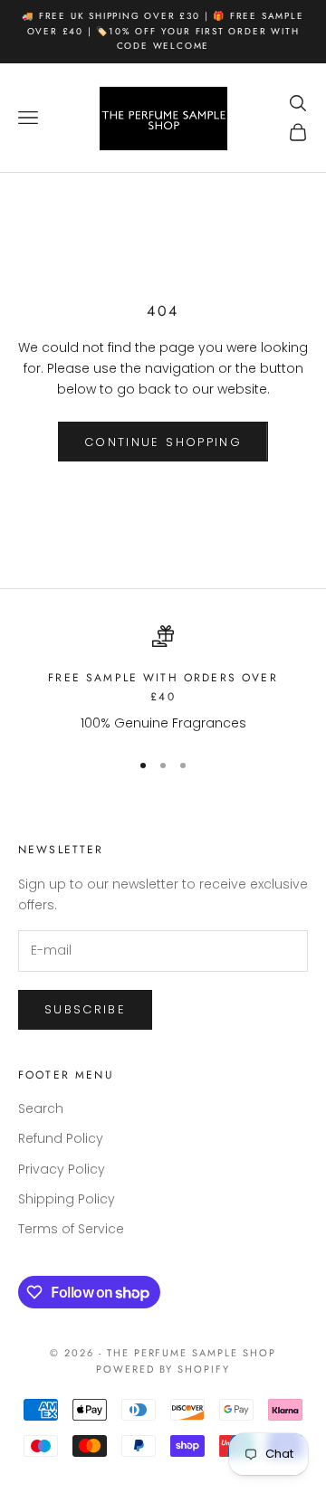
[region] (163, 679)
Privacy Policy (61, 1169)
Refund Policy (60, 1138)
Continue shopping (163, 442)
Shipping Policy (66, 1199)
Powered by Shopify (163, 1369)
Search (40, 1108)
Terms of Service (71, 1229)
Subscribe (85, 1009)
